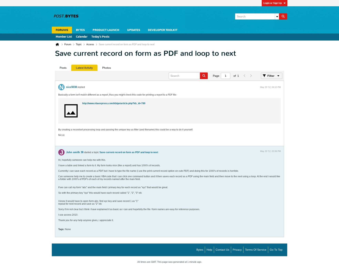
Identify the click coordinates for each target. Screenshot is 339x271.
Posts (63, 67)
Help (209, 249)
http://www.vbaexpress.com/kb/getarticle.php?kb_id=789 (113, 103)
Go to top (276, 249)
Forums (62, 30)
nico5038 (71, 87)
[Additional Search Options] (277, 16)
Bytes (199, 249)
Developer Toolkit (162, 30)
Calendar (81, 37)
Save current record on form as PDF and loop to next (128, 152)
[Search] (283, 16)
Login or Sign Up (272, 3)
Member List (64, 37)
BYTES (80, 30)
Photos (106, 67)
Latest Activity (84, 67)
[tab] (63, 68)
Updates (133, 30)
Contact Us (222, 249)
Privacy (237, 249)
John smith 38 (74, 152)
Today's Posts (100, 37)
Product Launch (106, 30)
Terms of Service (255, 249)
